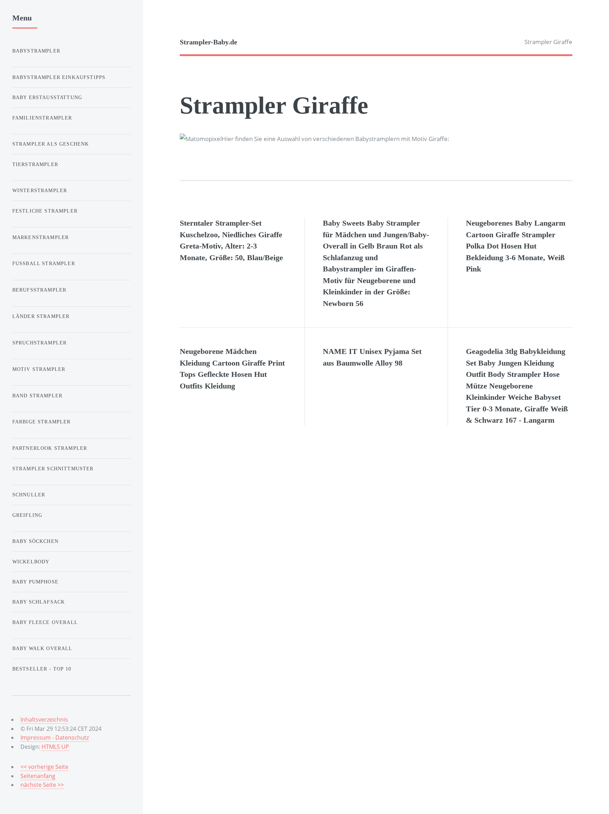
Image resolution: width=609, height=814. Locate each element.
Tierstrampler (35, 164)
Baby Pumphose (35, 582)
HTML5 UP (55, 747)
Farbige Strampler (41, 421)
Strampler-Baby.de (208, 42)
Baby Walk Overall (42, 648)
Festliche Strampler (45, 211)
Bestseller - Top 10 (41, 669)
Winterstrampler (39, 190)
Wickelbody (31, 561)
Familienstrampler (42, 118)
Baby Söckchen (35, 541)
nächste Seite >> (42, 785)
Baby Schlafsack (38, 602)
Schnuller (28, 494)
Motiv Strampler (39, 369)
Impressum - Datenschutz (54, 737)
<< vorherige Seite (44, 767)
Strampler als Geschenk (50, 144)
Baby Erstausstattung (47, 97)
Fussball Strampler (43, 263)
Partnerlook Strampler (49, 448)
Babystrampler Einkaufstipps (59, 77)
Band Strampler (37, 395)
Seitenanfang (37, 776)
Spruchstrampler (39, 342)
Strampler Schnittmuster (53, 468)
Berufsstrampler (39, 290)
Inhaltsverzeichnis (44, 719)
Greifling (27, 515)
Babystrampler (36, 51)
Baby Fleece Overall (45, 622)
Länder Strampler (41, 316)
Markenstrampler (40, 237)
